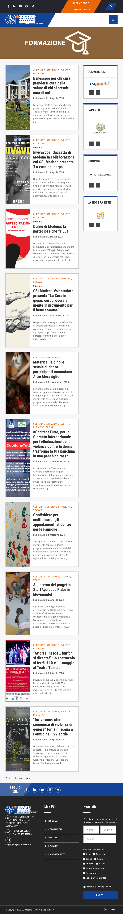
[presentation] (91, 92)
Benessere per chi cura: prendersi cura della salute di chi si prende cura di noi (52, 85)
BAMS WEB (110, 909)
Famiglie (89, 863)
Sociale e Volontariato (96, 877)
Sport (50, 427)
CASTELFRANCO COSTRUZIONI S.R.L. (100, 175)
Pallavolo (100, 854)
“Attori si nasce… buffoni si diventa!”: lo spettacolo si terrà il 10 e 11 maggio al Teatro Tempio (54, 660)
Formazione (91, 873)
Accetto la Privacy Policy (99, 886)
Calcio (100, 858)
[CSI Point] (100, 84)
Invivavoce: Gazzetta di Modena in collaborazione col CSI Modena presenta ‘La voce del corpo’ (54, 159)
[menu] (113, 19)
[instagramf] (50, 790)
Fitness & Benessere (95, 868)
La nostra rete (99, 202)
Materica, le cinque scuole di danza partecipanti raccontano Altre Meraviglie (52, 369)
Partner (94, 110)
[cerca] (111, 6)
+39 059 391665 (24, 834)
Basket (89, 858)
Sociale (38, 281)
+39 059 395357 (23, 830)
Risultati (53, 820)
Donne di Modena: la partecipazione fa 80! (50, 229)
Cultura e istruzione (46, 70)
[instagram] (26, 6)
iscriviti (100, 894)
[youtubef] (42, 790)
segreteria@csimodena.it (18, 844)
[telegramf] (58, 790)
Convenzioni (97, 72)
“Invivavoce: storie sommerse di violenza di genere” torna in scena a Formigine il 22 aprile (53, 726)
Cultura (38, 278)
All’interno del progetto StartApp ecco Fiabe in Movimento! (52, 589)
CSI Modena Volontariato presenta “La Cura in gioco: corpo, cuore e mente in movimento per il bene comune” (53, 300)
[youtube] (20, 6)
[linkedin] (14, 6)
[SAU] (100, 128)
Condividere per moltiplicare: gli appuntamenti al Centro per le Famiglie (52, 522)
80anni (37, 147)
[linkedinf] (34, 790)
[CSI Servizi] (100, 215)
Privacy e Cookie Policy (44, 909)
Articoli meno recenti (20, 778)
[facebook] (8, 6)
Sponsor (94, 161)
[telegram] (32, 6)
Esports (102, 863)
